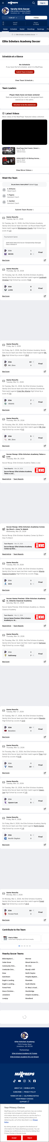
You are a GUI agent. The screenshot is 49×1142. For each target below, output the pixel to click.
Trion (41, 754)
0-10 (19, 757)
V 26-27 (12, 17)
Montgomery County (25, 228)
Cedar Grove (6, 962)
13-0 (23, 721)
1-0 (22, 828)
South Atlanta (30, 984)
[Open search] (34, 3)
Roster (22, 29)
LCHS (10, 290)
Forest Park (13, 913)
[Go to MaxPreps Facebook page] (34, 1081)
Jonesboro (6, 995)
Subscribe (17, 1092)
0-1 (37, 574)
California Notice (31, 1096)
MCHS (10, 254)
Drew (4, 973)
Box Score (5, 260)
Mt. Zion (11, 365)
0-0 (29, 280)
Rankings (40, 29)
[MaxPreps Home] (13, 2)
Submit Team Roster (23, 209)
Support (23, 1101)
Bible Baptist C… (8, 958)
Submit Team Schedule (24, 72)
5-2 (22, 429)
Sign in (42, 3)
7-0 (10, 394)
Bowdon (42, 718)
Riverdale (28, 980)
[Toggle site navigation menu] (3, 3)
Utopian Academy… (32, 995)
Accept (14, 1138)
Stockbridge (29, 991)
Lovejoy (5, 998)
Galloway (42, 643)
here (36, 184)
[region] (24, 1123)
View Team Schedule (23, 80)
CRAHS (11, 403)
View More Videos (23, 170)
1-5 (26, 792)
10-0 (27, 355)
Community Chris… (9, 966)
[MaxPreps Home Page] (12, 34)
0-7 (22, 645)
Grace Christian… (8, 991)
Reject (30, 1138)
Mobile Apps (29, 1088)
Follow (36, 17)
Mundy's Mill (30, 969)
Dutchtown (6, 977)
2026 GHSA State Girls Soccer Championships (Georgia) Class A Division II (23, 243)
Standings (31, 29)
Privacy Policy (30, 1092)
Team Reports (8, 468)
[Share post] (45, 260)
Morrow (28, 958)
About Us (18, 1088)
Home (5, 29)
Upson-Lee (13, 802)
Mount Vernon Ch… (32, 962)
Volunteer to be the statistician (24, 105)
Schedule (13, 29)
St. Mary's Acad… (31, 987)
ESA (10, 250)
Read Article (6, 479)
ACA (10, 584)
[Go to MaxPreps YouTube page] (19, 1081)
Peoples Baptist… (31, 977)
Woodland (29, 998)
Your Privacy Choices (24, 1099)
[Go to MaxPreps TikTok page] (14, 1081)
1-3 (10, 231)
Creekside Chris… (8, 969)
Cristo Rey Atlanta (23, 391)
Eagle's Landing (8, 980)
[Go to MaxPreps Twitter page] (29, 1081)
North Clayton (39, 826)
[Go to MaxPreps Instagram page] (24, 1081)
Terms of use (16, 1096)
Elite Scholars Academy (25, 1041)
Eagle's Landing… (8, 984)
